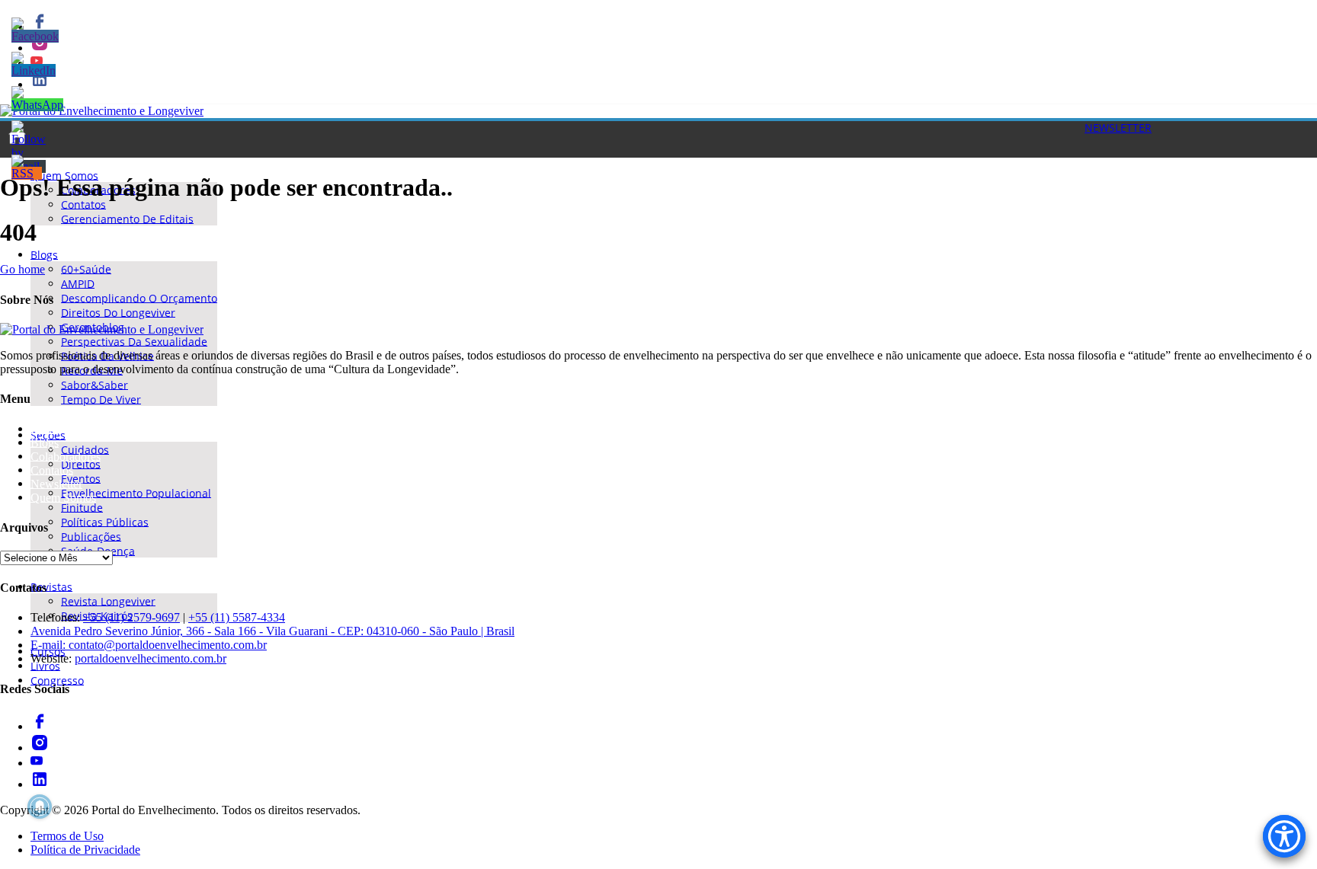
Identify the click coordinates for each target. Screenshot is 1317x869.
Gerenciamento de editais (127, 218)
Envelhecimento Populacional (136, 492)
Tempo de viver (101, 398)
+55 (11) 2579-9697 (131, 617)
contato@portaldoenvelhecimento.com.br (168, 644)
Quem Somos (63, 496)
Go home (22, 269)
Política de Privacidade (85, 849)
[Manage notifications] (39, 806)
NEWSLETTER (1118, 127)
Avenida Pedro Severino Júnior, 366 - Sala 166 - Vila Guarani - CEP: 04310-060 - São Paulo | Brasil (272, 631)
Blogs (44, 254)
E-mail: (49, 644)
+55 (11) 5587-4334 (236, 617)
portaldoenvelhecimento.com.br (150, 658)
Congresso (57, 680)
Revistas (51, 586)
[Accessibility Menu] (1284, 836)
